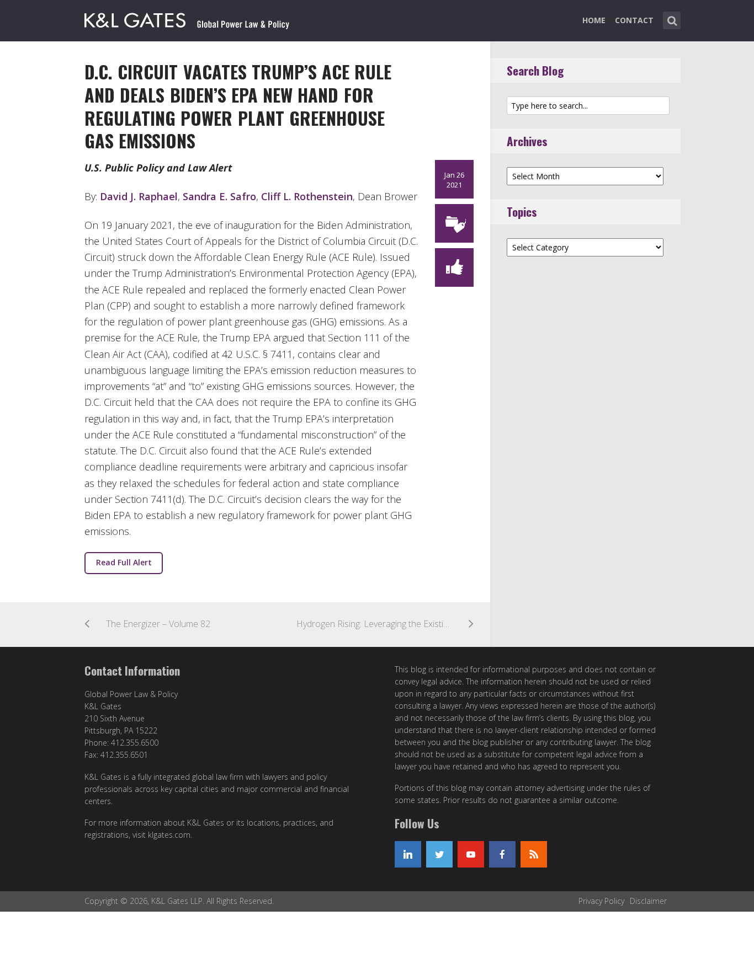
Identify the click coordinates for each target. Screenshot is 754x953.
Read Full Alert (124, 562)
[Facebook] (502, 854)
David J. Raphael (139, 196)
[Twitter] (439, 854)
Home (594, 20)
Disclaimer (648, 901)
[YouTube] (471, 854)
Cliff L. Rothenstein (307, 196)
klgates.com (169, 834)
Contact (634, 20)
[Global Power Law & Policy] (186, 18)
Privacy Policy (601, 901)
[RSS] (534, 854)
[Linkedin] (408, 854)
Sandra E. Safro (219, 196)
